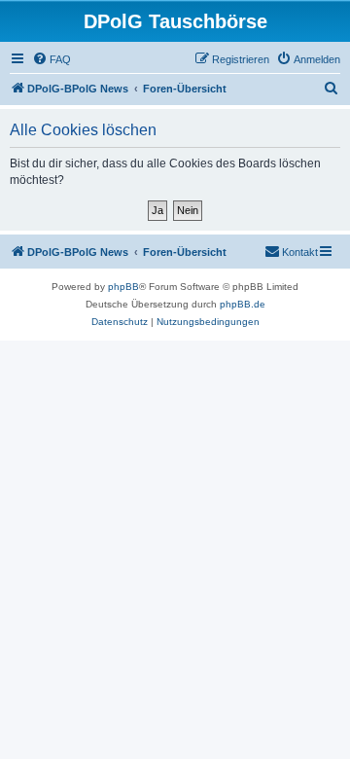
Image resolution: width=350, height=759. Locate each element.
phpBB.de (242, 304)
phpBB (123, 286)
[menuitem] (51, 59)
